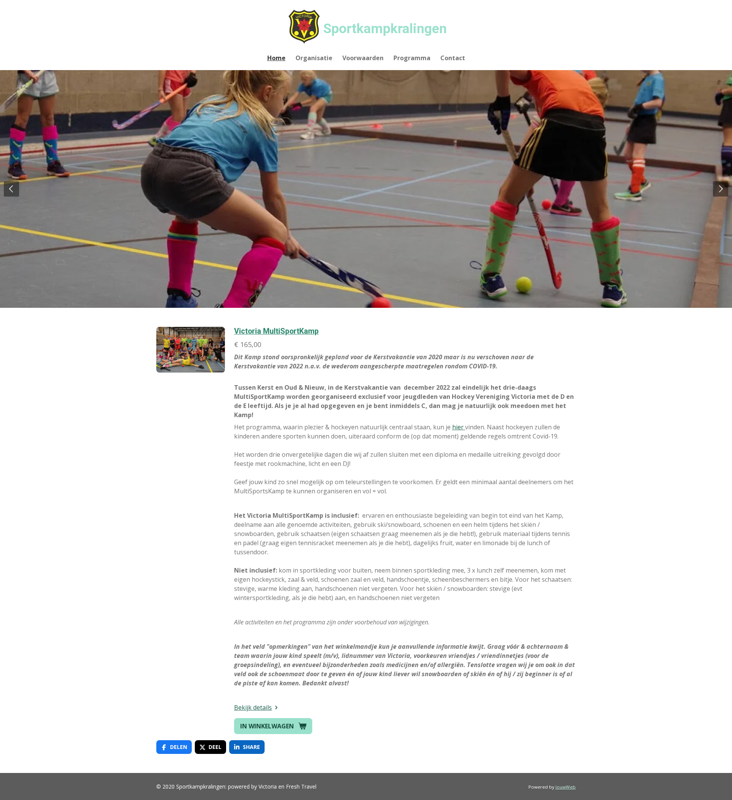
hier (458, 427)
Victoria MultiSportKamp (276, 331)
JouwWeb (565, 787)
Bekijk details (253, 707)
